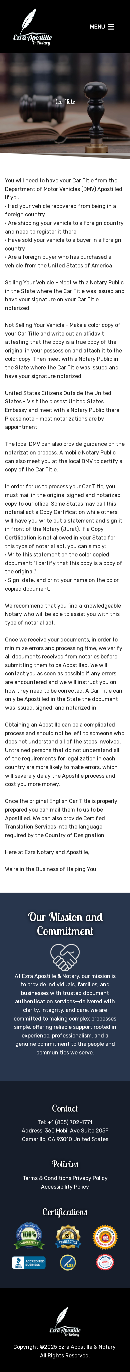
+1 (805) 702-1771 (70, 1122)
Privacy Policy (90, 1178)
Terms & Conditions (47, 1178)
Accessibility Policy (65, 1187)
